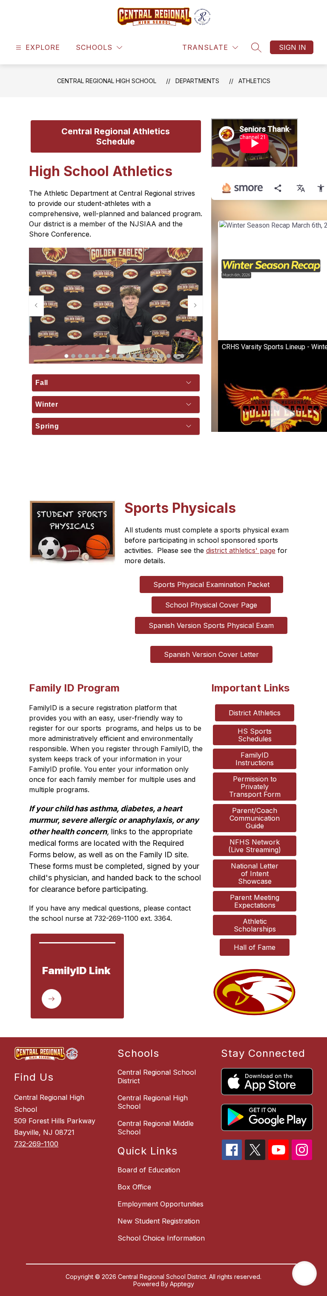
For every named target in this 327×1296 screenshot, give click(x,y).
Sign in (292, 47)
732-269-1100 (36, 1144)
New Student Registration (159, 1221)
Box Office (134, 1187)
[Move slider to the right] (195, 305)
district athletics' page (240, 550)
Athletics (254, 80)
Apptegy (182, 1283)
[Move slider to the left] (36, 305)
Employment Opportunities (161, 1204)
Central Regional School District (157, 1076)
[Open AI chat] (304, 1273)
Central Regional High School (106, 80)
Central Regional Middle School (156, 1127)
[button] (66, 356)
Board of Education (149, 1170)
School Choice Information (161, 1238)
